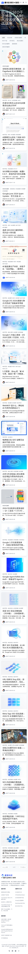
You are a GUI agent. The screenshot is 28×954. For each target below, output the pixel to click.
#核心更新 (10, 332)
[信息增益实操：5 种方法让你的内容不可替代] (14, 805)
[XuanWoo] (3, 451)
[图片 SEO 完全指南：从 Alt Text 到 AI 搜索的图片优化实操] (14, 633)
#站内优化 (10, 608)
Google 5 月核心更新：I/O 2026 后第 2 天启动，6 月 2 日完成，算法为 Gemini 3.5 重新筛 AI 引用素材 (14, 338)
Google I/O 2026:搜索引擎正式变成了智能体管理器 (13, 301)
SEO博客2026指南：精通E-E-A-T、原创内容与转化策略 (14, 172)
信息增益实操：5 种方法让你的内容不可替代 (13, 817)
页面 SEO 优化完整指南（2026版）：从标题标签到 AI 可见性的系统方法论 (14, 613)
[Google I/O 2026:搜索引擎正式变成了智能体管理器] (14, 289)
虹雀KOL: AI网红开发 (6, 902)
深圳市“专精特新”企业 (6, 935)
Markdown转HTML (20, 903)
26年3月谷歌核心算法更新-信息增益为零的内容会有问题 (13, 476)
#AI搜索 (13, 134)
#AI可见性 (18, 225)
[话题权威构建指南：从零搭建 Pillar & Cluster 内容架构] (14, 839)
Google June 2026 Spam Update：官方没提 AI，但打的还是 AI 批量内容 (13, 196)
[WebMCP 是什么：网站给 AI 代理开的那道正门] (14, 394)
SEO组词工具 (18, 892)
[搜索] (26, 2)
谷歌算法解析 (5, 66)
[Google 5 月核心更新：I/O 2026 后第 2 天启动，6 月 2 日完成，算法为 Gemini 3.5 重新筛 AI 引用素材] (14, 323)
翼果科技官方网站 (5, 892)
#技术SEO (19, 403)
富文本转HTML (19, 906)
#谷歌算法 (12, 189)
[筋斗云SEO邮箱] (18, 951)
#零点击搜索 (15, 745)
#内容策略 (14, 100)
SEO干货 (4, 100)
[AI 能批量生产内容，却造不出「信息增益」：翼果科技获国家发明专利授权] (14, 252)
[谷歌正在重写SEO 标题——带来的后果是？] (14, 736)
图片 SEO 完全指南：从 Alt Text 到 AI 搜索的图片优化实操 (13, 647)
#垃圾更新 (18, 189)
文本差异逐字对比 (19, 897)
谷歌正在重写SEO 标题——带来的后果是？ (13, 749)
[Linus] (3, 80)
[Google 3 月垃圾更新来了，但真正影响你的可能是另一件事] (14, 531)
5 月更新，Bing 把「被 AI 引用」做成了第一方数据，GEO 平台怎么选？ (13, 373)
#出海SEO (10, 437)
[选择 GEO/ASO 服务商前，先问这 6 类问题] (14, 216)
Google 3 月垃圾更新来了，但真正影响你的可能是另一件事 (13, 545)
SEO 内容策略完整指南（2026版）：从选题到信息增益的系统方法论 (14, 784)
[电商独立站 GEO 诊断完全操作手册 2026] (14, 428)
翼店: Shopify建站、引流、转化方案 (6, 909)
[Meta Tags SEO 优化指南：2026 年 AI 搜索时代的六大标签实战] (14, 702)
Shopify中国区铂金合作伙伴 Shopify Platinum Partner (7, 931)
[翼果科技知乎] (15, 951)
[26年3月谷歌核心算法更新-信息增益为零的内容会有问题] (14, 462)
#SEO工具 (4, 368)
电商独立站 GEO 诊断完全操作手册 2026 (13, 440)
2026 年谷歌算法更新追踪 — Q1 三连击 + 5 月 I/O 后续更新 (13, 510)
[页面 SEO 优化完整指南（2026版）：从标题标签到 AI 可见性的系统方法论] (14, 599)
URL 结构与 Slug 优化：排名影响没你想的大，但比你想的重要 (13, 682)
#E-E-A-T (10, 100)
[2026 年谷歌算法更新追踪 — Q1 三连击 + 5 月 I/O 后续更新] (14, 496)
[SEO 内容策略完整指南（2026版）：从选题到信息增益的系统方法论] (14, 770)
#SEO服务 (4, 227)
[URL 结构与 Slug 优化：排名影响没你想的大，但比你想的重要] (14, 668)
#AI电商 (17, 298)
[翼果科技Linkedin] (12, 951)
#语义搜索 (15, 848)
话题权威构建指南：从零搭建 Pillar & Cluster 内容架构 (13, 853)
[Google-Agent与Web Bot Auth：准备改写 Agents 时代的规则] (14, 565)
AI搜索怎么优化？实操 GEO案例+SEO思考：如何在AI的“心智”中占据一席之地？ (13, 139)
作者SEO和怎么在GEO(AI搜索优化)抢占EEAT (13, 104)
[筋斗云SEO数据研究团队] (3, 277)
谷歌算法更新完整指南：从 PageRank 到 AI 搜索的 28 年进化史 (13, 71)
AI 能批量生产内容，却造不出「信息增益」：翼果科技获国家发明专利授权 (13, 269)
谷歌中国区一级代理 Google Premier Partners (6, 920)
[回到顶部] (24, 950)
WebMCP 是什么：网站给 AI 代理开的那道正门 (13, 406)
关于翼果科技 (4, 938)
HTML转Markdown (20, 895)
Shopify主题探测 (19, 900)
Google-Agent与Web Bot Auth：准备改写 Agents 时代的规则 (13, 579)
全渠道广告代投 (5, 895)
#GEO (19, 100)
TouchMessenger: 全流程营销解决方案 (6, 905)
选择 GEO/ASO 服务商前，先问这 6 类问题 (13, 231)
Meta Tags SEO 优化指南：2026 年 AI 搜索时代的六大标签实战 (13, 716)
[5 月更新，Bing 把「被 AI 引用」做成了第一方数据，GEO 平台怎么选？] (14, 357)
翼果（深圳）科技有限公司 (17, 946)
